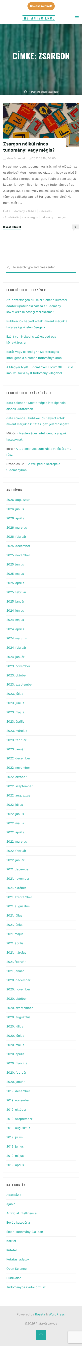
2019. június (15, 1146)
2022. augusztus (18, 795)
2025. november (18, 555)
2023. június (15, 703)
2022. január (15, 860)
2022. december (18, 758)
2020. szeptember (19, 1008)
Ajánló (10, 1204)
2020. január (15, 1082)
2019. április (15, 1165)
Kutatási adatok (17, 1259)
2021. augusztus (18, 906)
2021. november (17, 878)
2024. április (15, 629)
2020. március (16, 1063)
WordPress (57, 1314)
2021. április (14, 943)
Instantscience (38, 18)
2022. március (16, 841)
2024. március (16, 638)
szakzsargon (30, 217)
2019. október (16, 1109)
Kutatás (12, 1250)
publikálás (13, 217)
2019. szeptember (19, 1119)
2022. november (18, 767)
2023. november (18, 666)
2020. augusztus (18, 1017)
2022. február (16, 851)
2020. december (18, 980)
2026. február (16, 536)
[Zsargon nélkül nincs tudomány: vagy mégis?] (41, 125)
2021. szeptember (19, 897)
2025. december (18, 546)
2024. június (15, 610)
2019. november (18, 1100)
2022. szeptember (19, 786)
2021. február (16, 962)
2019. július (14, 1137)
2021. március (16, 952)
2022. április (15, 832)
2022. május (15, 823)
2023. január (15, 749)
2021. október (16, 888)
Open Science (16, 1269)
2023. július (14, 694)
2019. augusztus (18, 1128)
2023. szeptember (19, 684)
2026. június (15, 509)
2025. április (15, 583)
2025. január (15, 601)
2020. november (18, 989)
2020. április (15, 1054)
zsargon (61, 217)
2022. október (16, 777)
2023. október (16, 675)
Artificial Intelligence (21, 1213)
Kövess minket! (41, 6)
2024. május (15, 620)
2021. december (18, 869)
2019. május (15, 1156)
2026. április (15, 518)
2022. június (15, 814)
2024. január (15, 657)
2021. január (15, 971)
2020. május (15, 1045)
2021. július (14, 915)
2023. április (15, 721)
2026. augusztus (18, 500)
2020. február (16, 1072)
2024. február (16, 647)
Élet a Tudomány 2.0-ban (19, 211)
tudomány (47, 217)
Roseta (39, 1314)
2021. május (14, 934)
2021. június (14, 925)
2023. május (15, 712)
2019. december (18, 1091)
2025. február (16, 592)
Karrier (11, 1241)
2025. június (15, 564)
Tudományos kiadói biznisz (26, 1287)
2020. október (16, 998)
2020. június (15, 1036)
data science (15, 403)
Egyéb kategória (18, 1222)
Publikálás (45, 211)
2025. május (15, 574)
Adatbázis (13, 1195)
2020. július (14, 1026)
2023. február (16, 740)
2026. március (16, 527)
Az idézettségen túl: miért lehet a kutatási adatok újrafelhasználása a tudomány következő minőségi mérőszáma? (36, 306)
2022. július (14, 805)
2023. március (16, 731)
